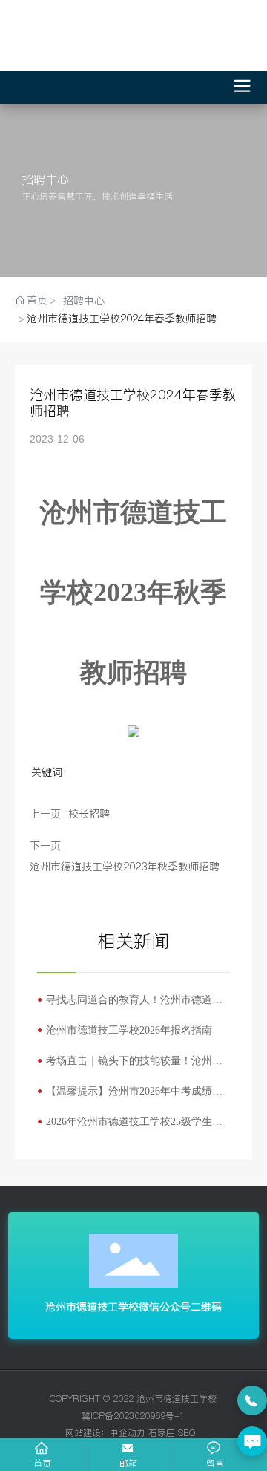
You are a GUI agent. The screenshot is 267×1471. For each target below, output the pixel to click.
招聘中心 (84, 300)
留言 (215, 1463)
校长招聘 (89, 813)
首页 (42, 1463)
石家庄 (161, 1432)
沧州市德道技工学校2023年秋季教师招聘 (125, 866)
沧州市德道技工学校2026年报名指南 (129, 1030)
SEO (186, 1432)
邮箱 (128, 1463)
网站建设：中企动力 (103, 1432)
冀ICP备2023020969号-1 (133, 1415)
